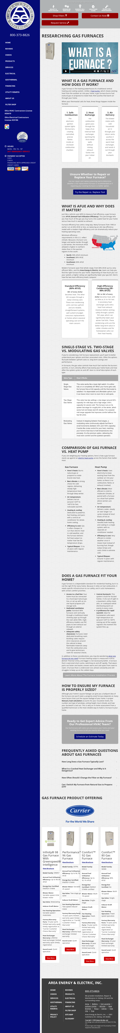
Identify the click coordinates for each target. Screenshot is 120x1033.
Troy (92, 1011)
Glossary (69, 1018)
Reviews (9, 49)
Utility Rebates (12, 92)
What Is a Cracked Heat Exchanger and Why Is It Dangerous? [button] (84, 769)
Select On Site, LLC (102, 1020)
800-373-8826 (92, 991)
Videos (8, 55)
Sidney (104, 1009)
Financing (10, 86)
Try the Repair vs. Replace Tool (90, 192)
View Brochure (48, 868)
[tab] (90, 762)
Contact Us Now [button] (99, 15)
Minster (102, 1006)
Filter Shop (10, 104)
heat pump (95, 91)
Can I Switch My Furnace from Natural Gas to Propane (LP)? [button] (87, 785)
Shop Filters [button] (59, 15)
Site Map (69, 1014)
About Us (9, 98)
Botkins (95, 1004)
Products (10, 61)
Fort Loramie (105, 1004)
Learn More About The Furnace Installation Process (90, 675)
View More (51, 958)
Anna (87, 1004)
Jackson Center (91, 1006)
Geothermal (11, 80)
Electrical (10, 73)
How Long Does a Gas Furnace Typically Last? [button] (83, 761)
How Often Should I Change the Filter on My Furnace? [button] (87, 777)
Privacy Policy (54, 1015)
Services (9, 67)
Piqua (96, 1009)
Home (8, 42)
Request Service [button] (59, 22)
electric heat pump (85, 458)
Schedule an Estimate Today (90, 736)
